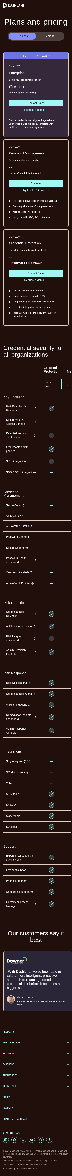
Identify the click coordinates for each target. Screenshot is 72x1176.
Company (8, 1108)
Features (8, 1053)
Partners (8, 1064)
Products (9, 1031)
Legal (46, 1161)
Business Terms (23, 1161)
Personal (49, 36)
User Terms (8, 1161)
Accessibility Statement (26, 1169)
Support (8, 1097)
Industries (10, 1075)
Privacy (37, 1161)
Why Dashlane (11, 1042)
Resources (9, 1086)
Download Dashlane (15, 1119)
